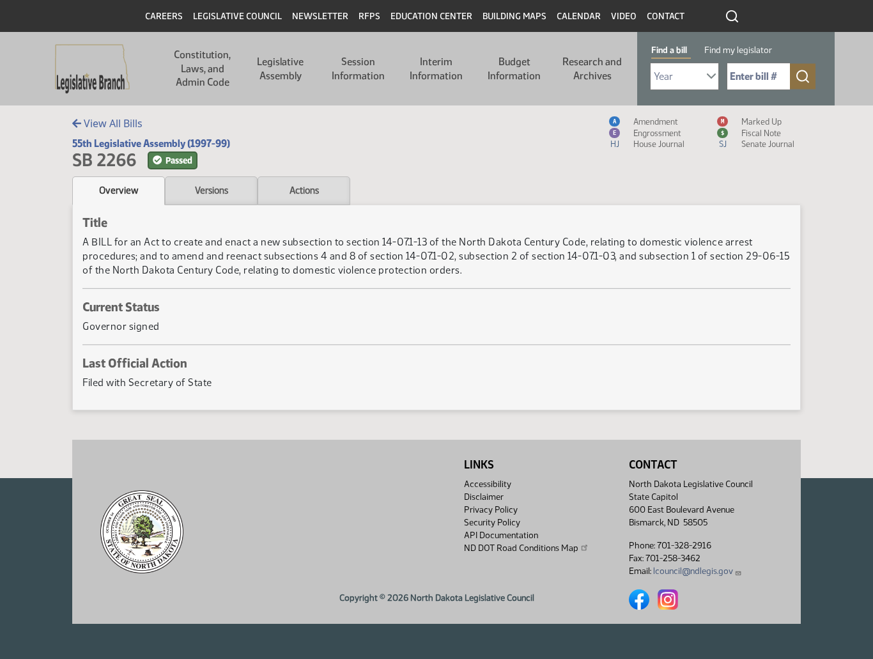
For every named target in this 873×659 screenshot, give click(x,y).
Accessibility (487, 484)
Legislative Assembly (280, 69)
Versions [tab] (211, 190)
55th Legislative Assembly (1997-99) (151, 143)
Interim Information (436, 69)
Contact (665, 16)
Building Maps (514, 16)
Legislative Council (237, 16)
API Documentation (501, 535)
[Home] (92, 69)
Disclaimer (484, 497)
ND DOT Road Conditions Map (521, 548)
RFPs (369, 16)
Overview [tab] (118, 190)
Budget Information (514, 69)
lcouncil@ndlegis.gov (693, 571)
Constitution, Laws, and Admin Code (202, 68)
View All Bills (112, 123)
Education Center (431, 16)
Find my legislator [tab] (738, 50)
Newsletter (320, 16)
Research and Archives (592, 69)
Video (624, 16)
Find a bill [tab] (669, 50)
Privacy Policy (491, 509)
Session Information (358, 69)
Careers (164, 16)
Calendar (579, 16)
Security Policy (492, 522)
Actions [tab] (304, 190)
